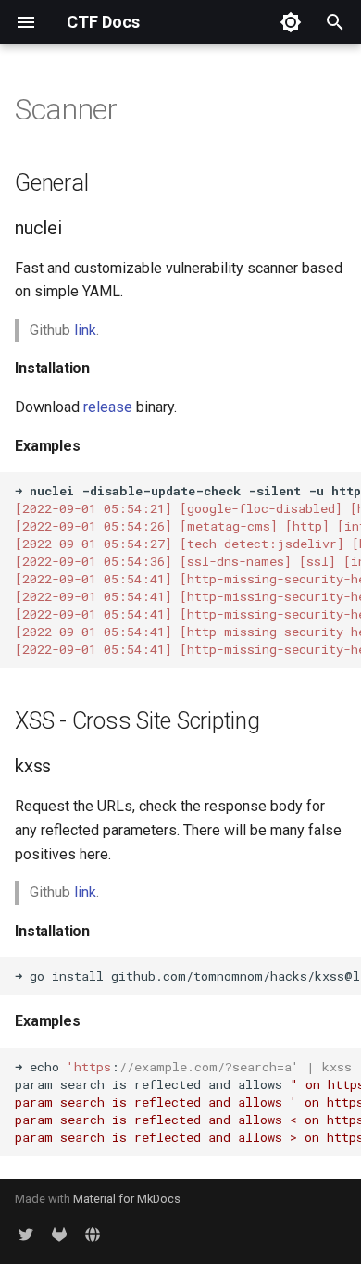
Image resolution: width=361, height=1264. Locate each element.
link (85, 330)
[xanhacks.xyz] (92, 1234)
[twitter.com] (26, 1234)
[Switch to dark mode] (290, 22)
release (107, 407)
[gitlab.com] (59, 1234)
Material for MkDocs (126, 1199)
